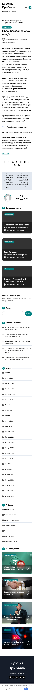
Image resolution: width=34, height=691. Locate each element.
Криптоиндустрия (10, 525)
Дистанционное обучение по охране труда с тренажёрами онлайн (17, 358)
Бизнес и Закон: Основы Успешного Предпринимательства (17, 335)
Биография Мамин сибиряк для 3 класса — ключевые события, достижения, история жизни (16, 229)
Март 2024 (8, 426)
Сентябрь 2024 (10, 394)
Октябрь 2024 (9, 389)
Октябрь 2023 (9, 453)
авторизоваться (7, 301)
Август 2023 (9, 458)
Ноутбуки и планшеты (11, 542)
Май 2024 (8, 416)
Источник (5, 153)
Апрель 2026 (9, 378)
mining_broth (21, 198)
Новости (7, 531)
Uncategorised (7, 27)
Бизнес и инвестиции (11, 520)
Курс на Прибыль (8, 5)
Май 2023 (8, 464)
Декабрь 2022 (9, 475)
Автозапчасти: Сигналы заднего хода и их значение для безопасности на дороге (18, 350)
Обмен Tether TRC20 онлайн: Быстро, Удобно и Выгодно (17, 328)
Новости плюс (9, 536)
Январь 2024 (9, 437)
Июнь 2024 (8, 410)
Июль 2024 (8, 405)
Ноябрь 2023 (9, 448)
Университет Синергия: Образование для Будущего (17, 342)
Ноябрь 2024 (9, 383)
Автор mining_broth (12, 39)
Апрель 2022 (9, 491)
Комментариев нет (9, 42)
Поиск (8, 308)
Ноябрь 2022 (9, 480)
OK (26, 689)
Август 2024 (9, 399)
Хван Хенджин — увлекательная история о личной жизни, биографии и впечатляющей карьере (17, 256)
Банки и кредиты (10, 515)
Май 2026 (8, 373)
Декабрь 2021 (9, 496)
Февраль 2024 (10, 432)
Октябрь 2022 (9, 485)
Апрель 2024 (9, 421)
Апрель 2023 (9, 469)
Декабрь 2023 (9, 442)
